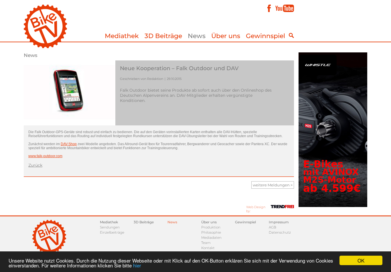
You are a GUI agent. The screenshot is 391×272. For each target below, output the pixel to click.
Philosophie (211, 232)
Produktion (210, 227)
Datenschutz (280, 232)
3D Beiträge (163, 36)
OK (361, 260)
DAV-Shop (69, 144)
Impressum (279, 222)
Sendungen (110, 227)
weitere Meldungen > (273, 185)
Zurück (35, 165)
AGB (272, 227)
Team (206, 243)
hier (137, 265)
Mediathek (122, 36)
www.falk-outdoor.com (45, 156)
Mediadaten (211, 237)
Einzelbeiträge (112, 232)
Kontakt (208, 248)
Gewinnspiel (265, 36)
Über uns (225, 36)
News (197, 36)
